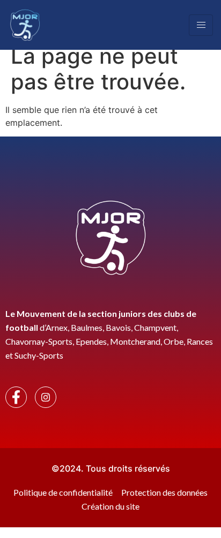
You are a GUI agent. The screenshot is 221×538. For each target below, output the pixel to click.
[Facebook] (16, 397)
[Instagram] (45, 397)
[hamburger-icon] (201, 25)
